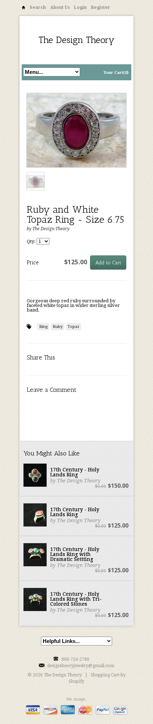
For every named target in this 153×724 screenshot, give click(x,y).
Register (100, 7)
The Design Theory (77, 39)
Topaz (73, 326)
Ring (43, 326)
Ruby (58, 326)
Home (23, 9)
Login (80, 7)
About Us (60, 7)
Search (38, 7)
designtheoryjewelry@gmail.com (80, 665)
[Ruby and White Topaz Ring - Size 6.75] (76, 130)
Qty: (32, 241)
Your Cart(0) (116, 72)
